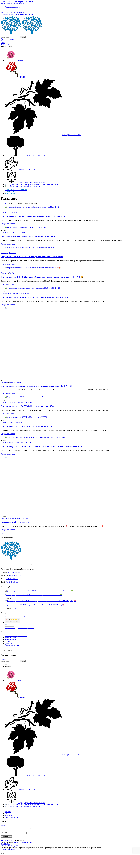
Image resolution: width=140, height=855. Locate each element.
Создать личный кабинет (23, 842)
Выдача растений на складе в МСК (16, 522)
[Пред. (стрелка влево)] (1, 853)
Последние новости (12, 645)
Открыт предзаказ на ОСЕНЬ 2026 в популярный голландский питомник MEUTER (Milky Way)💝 (34, 605)
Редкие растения (21, 402)
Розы (27, 293)
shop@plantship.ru (12, 582)
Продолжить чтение (8, 224)
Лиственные (13, 232)
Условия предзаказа (12, 638)
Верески (4, 293)
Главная (3, 203)
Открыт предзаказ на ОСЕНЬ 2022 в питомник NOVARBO (27, 406)
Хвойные (22, 232)
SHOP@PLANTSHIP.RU (24, 2)
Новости (12, 382)
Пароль (4, 833)
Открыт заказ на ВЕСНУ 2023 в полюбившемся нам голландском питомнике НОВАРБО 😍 (42, 277)
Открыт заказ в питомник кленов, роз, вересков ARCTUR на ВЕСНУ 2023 (34, 297)
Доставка (8, 641)
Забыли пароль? (6, 840)
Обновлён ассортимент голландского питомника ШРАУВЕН (28, 236)
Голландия (4, 212)
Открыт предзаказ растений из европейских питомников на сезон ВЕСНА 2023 (36, 386)
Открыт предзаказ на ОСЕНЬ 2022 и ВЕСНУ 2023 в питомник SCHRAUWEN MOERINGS (41, 446)
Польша (18, 382)
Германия (4, 518)
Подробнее (5, 849)
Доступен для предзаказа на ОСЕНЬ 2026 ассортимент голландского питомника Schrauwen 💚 (33, 595)
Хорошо (12, 849)
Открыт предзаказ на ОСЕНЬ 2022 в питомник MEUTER (27, 426)
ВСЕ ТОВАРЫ (10, 193)
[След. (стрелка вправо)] (4, 853)
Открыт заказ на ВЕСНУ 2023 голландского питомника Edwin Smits (32, 257)
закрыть (3, 659)
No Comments (17, 599)
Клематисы (13, 212)
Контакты (8, 643)
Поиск (23, 37)
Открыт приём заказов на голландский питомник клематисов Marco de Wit (35, 216)
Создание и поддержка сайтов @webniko (19, 628)
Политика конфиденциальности (16, 636)
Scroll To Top (5, 844)
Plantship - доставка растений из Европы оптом (21, 617)
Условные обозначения (13, 647)
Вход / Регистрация (11, 817)
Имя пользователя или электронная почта (16, 829)
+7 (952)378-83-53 (7, 2)
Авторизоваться (7, 836)
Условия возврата (11, 639)
